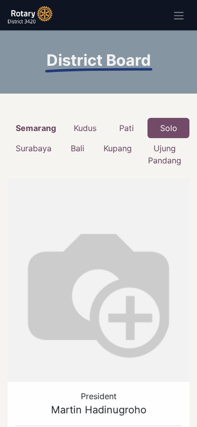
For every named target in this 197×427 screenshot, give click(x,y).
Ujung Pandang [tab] (164, 154)
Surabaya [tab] (34, 148)
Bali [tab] (77, 148)
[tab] (36, 128)
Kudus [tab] (85, 128)
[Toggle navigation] (178, 15)
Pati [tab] (126, 128)
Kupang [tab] (118, 148)
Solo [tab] (168, 128)
